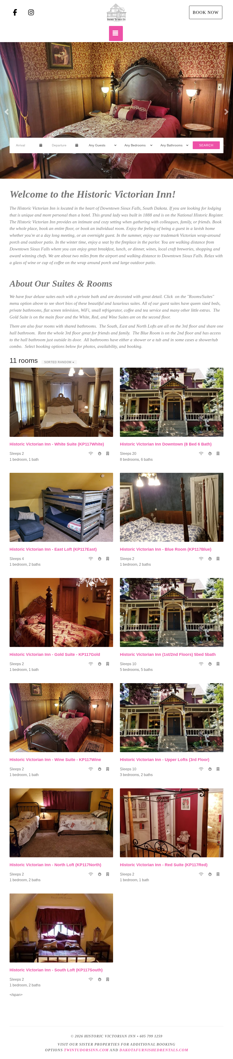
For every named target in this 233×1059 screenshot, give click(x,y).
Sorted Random (58, 362)
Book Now (206, 12)
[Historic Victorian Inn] (116, 12)
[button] (6, 110)
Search (206, 145)
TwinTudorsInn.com (86, 1050)
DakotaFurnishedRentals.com (153, 1050)
